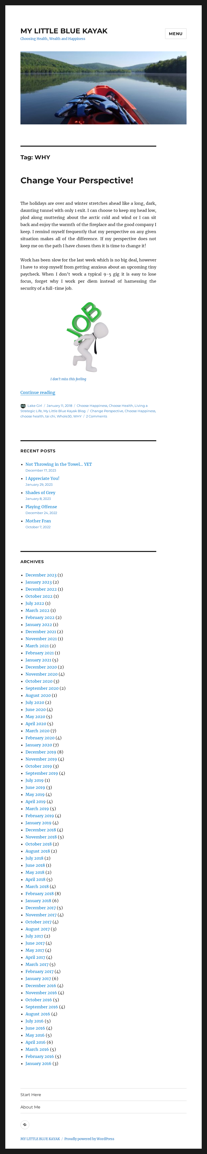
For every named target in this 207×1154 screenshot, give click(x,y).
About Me (30, 1107)
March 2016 (37, 1049)
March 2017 (36, 964)
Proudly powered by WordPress (89, 1139)
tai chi (50, 416)
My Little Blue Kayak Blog (64, 411)
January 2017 (38, 978)
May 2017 (34, 950)
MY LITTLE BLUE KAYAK (64, 31)
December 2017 (40, 907)
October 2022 (39, 596)
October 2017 (38, 921)
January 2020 (38, 744)
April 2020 (35, 723)
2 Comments (96, 416)
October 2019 (38, 766)
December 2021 (40, 631)
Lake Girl (35, 406)
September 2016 (41, 1006)
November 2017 (41, 914)
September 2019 (41, 773)
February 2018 (39, 893)
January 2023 (38, 582)
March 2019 (37, 808)
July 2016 (34, 1021)
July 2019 (34, 780)
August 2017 (37, 928)
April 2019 (35, 801)
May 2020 (35, 716)
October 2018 (38, 844)
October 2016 (38, 999)
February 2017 (39, 971)
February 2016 (39, 1056)
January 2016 (38, 1063)
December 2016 (40, 985)
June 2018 (35, 865)
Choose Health (121, 406)
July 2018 (34, 858)
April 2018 (35, 879)
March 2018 (37, 886)
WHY (77, 416)
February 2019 (39, 815)
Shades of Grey (40, 492)
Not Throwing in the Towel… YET (58, 464)
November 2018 (41, 836)
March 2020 (37, 730)
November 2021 (41, 638)
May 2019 (35, 794)
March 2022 (37, 610)
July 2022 (34, 603)
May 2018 (34, 872)
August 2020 (38, 695)
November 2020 (41, 674)
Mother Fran (38, 520)
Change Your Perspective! (76, 180)
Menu (176, 33)
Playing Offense (41, 506)
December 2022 (41, 589)
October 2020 (39, 681)
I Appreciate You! (42, 478)
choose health (32, 416)
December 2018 (40, 829)
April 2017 (35, 957)
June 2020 (35, 709)
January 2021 (38, 659)
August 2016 (37, 1013)
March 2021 (37, 645)
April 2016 (35, 1042)
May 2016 (35, 1035)
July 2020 (34, 702)
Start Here (30, 1094)
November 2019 (41, 759)
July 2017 (34, 936)
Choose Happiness (92, 406)
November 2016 (41, 992)
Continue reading (37, 392)
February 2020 (40, 737)
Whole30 (64, 416)
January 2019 (38, 822)
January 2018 (38, 900)
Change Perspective (106, 411)
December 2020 (41, 667)
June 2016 (35, 1028)
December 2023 (41, 575)
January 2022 (38, 624)
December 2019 (40, 751)
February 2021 (39, 652)
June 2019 (35, 787)
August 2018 (37, 851)
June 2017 (35, 943)
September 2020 (42, 688)
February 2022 (40, 617)
